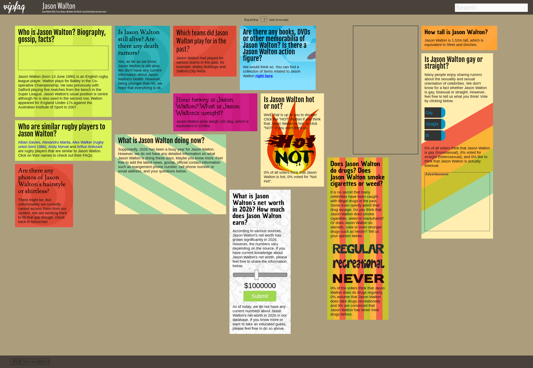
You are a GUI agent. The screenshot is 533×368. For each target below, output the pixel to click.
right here (264, 76)
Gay (429, 112)
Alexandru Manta (56, 142)
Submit (260, 296)
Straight (432, 124)
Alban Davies (29, 142)
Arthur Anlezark (89, 147)
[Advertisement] (385, 89)
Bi (427, 135)
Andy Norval (58, 147)
